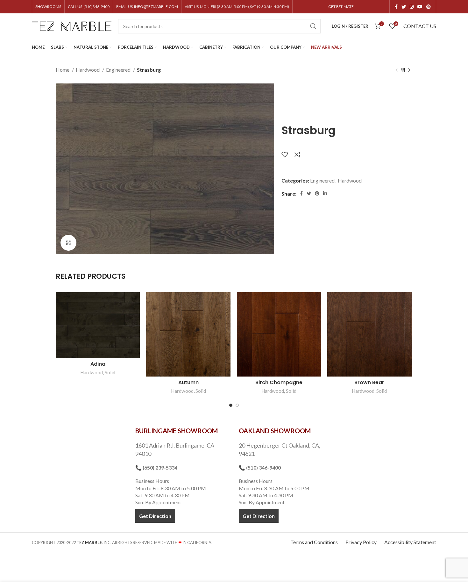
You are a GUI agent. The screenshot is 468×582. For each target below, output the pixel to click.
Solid (110, 372)
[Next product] (409, 70)
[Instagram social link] (411, 7)
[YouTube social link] (419, 7)
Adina (97, 364)
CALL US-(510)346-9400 (89, 6)
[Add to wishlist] (284, 154)
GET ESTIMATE (341, 6)
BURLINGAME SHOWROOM (176, 431)
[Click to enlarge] (68, 243)
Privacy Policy (361, 542)
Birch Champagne (278, 382)
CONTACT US (419, 26)
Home (63, 70)
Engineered (118, 70)
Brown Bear (369, 382)
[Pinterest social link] (428, 7)
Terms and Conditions (314, 542)
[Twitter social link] (404, 7)
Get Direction (155, 516)
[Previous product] (396, 70)
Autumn (188, 382)
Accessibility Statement (410, 542)
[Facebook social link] (396, 7)
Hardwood (88, 70)
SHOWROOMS (48, 6)
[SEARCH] (313, 26)
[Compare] (297, 154)
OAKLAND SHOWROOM (275, 431)
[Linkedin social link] (325, 193)
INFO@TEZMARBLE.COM (156, 6)
